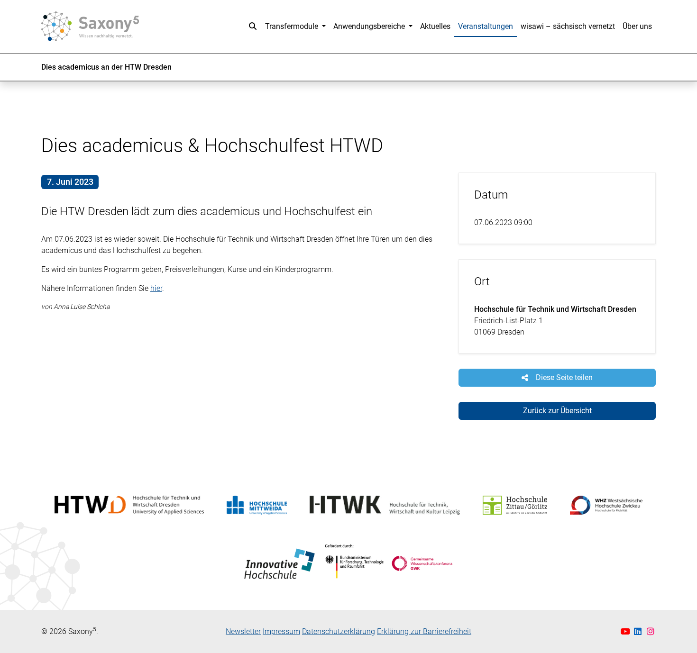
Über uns (637, 26)
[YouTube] (626, 631)
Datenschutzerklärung (338, 631)
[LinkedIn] (639, 631)
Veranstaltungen (485, 26)
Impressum (281, 631)
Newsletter (243, 631)
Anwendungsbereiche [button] (370, 26)
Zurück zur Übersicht (557, 410)
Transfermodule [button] (292, 26)
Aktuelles (435, 26)
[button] (252, 26)
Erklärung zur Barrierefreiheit (424, 631)
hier (156, 288)
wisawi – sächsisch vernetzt (568, 26)
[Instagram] (650, 631)
